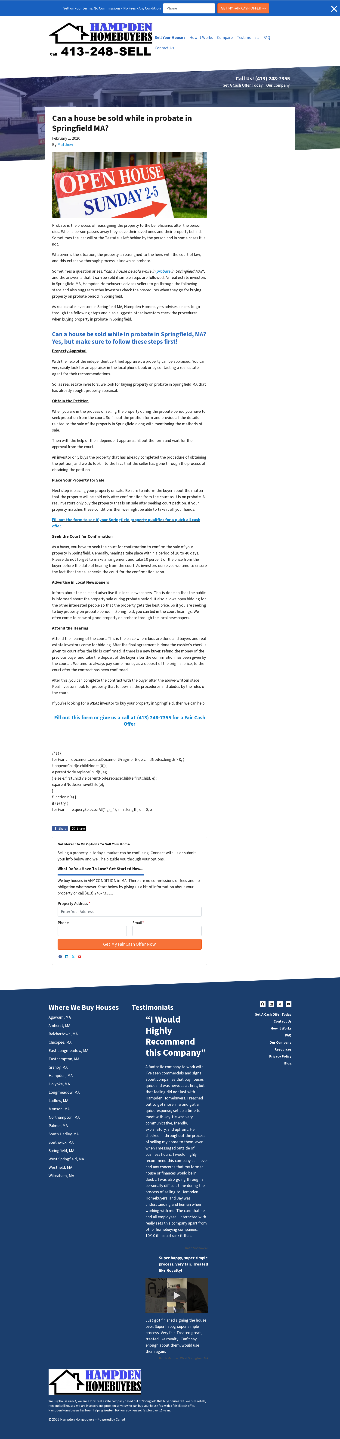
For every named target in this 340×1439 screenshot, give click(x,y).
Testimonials (248, 38)
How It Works (201, 38)
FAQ (266, 38)
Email (138, 923)
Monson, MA (59, 1109)
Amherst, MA (59, 1026)
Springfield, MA (61, 1151)
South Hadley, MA (64, 1134)
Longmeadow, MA (64, 1092)
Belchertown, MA (63, 1034)
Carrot (120, 1419)
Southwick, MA (61, 1142)
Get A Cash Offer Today (243, 85)
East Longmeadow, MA (68, 1051)
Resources (283, 1049)
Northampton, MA (64, 1117)
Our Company (278, 85)
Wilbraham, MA (61, 1176)
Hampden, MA (61, 1076)
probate (163, 271)
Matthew (65, 145)
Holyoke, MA (59, 1084)
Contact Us (164, 48)
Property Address (74, 904)
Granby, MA (58, 1067)
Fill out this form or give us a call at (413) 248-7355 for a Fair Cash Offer (129, 721)
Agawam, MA (60, 1017)
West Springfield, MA (66, 1159)
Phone (63, 923)
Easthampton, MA (64, 1059)
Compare (225, 38)
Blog (287, 1063)
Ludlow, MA (58, 1101)
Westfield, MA (60, 1167)
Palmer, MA (58, 1126)
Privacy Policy (280, 1056)
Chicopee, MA (60, 1042)
